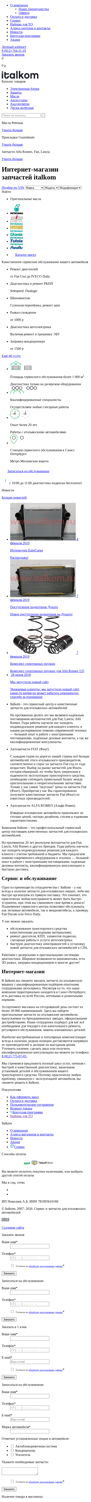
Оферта (24, 13)
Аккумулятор (19, 104)
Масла (14, 96)
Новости (16, 32)
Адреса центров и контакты (30, 28)
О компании (19, 5)
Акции (15, 39)
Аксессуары (19, 100)
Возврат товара (21, 1108)
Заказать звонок (13, 54)
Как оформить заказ (24, 1097)
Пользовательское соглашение (32, 1104)
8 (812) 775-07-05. (14, 1056)
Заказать (9, 1273)
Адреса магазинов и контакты (32, 1134)
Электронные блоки (24, 88)
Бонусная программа (25, 36)
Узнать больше (12, 130)
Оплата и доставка (23, 16)
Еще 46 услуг (11, 356)
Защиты (16, 92)
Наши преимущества (34, 9)
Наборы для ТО (21, 24)
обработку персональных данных (46, 1266)
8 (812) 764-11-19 (14, 50)
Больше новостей (14, 497)
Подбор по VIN (13, 187)
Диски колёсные (22, 108)
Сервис (15, 20)
